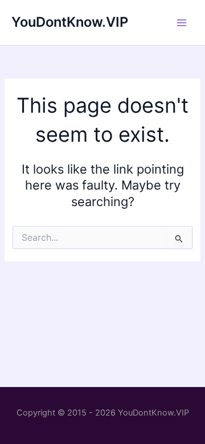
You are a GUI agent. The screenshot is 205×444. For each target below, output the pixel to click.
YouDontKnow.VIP (69, 22)
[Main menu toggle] (182, 23)
